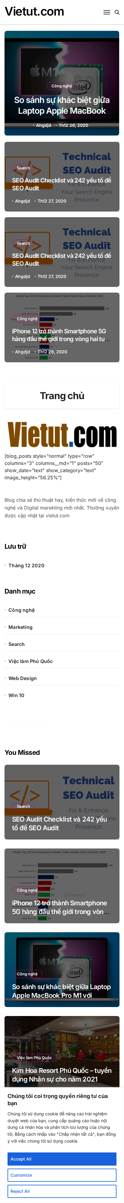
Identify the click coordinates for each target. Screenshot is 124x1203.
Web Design (22, 678)
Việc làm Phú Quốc (30, 661)
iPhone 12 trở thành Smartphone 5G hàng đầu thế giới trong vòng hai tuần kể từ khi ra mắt (61, 339)
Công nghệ (19, 85)
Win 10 (16, 695)
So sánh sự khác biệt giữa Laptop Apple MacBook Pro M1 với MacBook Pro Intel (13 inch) (61, 995)
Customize (21, 1175)
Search (23, 167)
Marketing (20, 627)
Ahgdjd (115, 125)
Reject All (20, 1191)
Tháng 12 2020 (26, 565)
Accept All (21, 1158)
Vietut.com (34, 11)
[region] (62, 1145)
